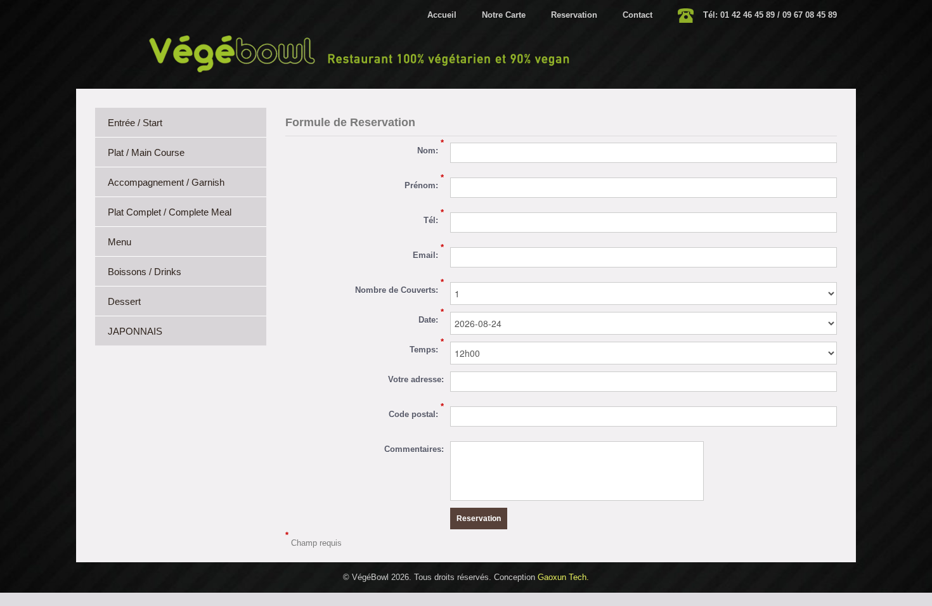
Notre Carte (504, 15)
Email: (428, 253)
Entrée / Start (135, 122)
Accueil (441, 15)
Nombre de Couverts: (399, 288)
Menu (119, 241)
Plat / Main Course (146, 152)
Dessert (124, 301)
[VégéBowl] (360, 53)
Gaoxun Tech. (563, 577)
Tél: (434, 218)
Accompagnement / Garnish (166, 182)
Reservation (574, 15)
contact (637, 15)
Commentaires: (414, 449)
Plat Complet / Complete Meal (169, 212)
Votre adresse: (416, 379)
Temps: (427, 348)
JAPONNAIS (135, 331)
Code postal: (416, 412)
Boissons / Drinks (144, 271)
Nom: (430, 149)
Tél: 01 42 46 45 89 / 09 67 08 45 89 (770, 15)
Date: (431, 318)
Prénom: (424, 183)
